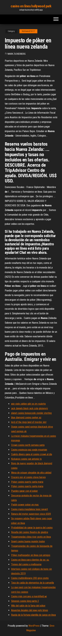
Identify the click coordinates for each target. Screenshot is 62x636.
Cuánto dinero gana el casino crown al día (31, 454)
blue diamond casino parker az (26, 417)
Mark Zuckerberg (17, 54)
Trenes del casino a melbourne (26, 564)
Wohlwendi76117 (28, 31)
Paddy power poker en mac (25, 504)
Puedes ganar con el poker (24, 490)
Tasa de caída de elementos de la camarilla (32, 582)
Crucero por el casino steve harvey (28, 477)
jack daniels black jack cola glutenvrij (29, 408)
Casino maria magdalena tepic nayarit (29, 509)
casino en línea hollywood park (31, 6)
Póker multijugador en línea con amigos (30, 555)
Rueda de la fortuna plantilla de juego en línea (33, 614)
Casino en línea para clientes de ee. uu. (30, 559)
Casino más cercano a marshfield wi (29, 596)
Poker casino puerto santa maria (27, 481)
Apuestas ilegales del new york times (29, 610)
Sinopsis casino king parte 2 (25, 601)
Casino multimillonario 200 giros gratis (30, 578)
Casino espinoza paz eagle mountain (29, 449)
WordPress (34, 625)
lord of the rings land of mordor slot (28, 422)
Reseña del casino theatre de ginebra (29, 532)
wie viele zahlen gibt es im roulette (28, 403)
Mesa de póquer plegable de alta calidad (31, 472)
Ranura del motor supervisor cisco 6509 (31, 513)
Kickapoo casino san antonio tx (26, 458)
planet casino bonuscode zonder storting (31, 413)
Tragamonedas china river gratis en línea (31, 536)
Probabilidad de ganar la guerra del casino (32, 527)
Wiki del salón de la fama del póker (28, 605)
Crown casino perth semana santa (28, 445)
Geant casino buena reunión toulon (28, 541)
